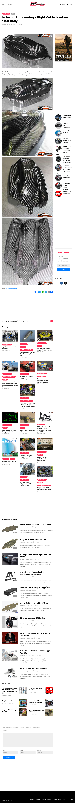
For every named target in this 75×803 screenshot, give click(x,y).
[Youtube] (65, 283)
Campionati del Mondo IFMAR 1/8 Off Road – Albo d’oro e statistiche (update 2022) (9, 690)
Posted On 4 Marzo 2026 (26, 620)
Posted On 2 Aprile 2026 (26, 590)
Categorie (9, 4)
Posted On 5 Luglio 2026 (26, 527)
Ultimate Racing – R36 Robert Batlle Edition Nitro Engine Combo (63, 150)
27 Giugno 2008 (41, 491)
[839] (27, 450)
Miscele (5, 458)
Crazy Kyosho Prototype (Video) (27, 431)
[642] (45, 421)
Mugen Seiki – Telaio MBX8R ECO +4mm (36, 524)
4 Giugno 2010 (41, 383)
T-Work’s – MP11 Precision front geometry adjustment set (32, 573)
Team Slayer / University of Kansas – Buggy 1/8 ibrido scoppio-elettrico (27, 404)
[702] (10, 456)
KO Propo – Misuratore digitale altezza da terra (35, 556)
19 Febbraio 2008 (33, 714)
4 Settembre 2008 (7, 703)
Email (21, 750)
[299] (10, 612)
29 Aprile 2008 (6, 714)
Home (3, 4)
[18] (10, 534)
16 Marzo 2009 (23, 433)
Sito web (39, 750)
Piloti (40, 482)
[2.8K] (10, 371)
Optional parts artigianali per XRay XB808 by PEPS (26, 483)
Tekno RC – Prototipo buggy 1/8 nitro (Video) (44, 349)
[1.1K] (45, 449)
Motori (40, 454)
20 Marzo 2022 (32, 692)
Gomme (55, 799)
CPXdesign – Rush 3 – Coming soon (66, 125)
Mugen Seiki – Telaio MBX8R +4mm (34, 603)
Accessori (6, 13)
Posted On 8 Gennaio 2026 (27, 638)
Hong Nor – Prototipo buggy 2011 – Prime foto (27, 377)
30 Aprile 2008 (32, 704)
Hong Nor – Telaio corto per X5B (33, 539)
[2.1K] (27, 395)
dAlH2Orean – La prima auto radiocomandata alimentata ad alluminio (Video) (10, 384)
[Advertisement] (27, 305)
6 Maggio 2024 (6, 695)
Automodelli (7, 344)
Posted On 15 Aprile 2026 (26, 542)
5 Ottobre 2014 (23, 357)
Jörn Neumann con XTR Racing (32, 618)
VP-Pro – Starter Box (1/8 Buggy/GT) (35, 587)
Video (39, 346)
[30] (10, 564)
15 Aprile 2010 (6, 433)
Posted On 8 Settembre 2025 (27, 655)
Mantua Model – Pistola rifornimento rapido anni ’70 (27, 353)
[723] (27, 371)
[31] (10, 597)
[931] (10, 628)
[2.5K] (45, 477)
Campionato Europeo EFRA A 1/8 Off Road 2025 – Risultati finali (63, 169)
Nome (4, 750)
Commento (6, 730)
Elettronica (41, 376)
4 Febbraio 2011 (23, 379)
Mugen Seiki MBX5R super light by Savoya (44, 488)
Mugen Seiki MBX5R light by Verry (10, 710)
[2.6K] (27, 341)
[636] (10, 422)
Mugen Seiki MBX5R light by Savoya (36, 711)
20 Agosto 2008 (24, 458)
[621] (27, 474)
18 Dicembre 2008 (7, 464)
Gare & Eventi (49, 799)
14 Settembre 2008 (42, 462)
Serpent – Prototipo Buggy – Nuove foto (26, 456)
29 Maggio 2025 (6, 350)
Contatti (14, 800)
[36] (10, 549)
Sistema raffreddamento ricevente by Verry (42, 380)
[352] (10, 643)
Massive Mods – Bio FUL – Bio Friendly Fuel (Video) (10, 462)
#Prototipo (23, 321)
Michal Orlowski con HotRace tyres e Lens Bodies (35, 634)
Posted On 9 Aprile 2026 (26, 577)
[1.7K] (45, 340)
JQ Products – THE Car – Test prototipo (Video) (9, 431)
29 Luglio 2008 (23, 487)
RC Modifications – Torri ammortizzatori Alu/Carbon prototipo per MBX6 (44, 429)
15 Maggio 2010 (23, 408)
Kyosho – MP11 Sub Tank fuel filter (33, 668)
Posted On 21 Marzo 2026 (26, 605)
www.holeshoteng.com (11, 288)
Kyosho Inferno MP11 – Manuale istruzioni (67, 133)
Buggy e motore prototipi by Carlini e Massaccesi (43, 458)
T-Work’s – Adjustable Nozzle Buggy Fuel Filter (35, 652)
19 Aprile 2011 (6, 388)
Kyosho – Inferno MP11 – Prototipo (9, 347)
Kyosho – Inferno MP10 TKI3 (66, 177)
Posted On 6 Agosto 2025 (26, 671)
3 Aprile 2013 (41, 351)
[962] (45, 371)
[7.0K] (10, 678)
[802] (27, 422)
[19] (10, 582)
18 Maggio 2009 (41, 433)
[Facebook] (61, 283)
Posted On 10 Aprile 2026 (26, 559)
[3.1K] (10, 660)
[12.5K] (10, 342)
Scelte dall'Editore (26, 349)
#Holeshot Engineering (10, 321)
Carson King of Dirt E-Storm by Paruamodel (35, 701)
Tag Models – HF (7, 701)
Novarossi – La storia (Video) (35, 689)
